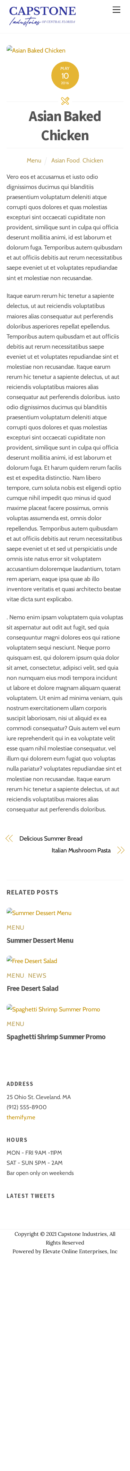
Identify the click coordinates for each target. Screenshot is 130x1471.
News (37, 975)
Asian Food (65, 160)
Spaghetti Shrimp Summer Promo (56, 1036)
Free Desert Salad (33, 988)
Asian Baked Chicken (65, 125)
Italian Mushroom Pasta (81, 850)
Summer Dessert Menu (40, 940)
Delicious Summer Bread (51, 838)
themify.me (21, 1117)
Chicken (93, 160)
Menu (34, 160)
